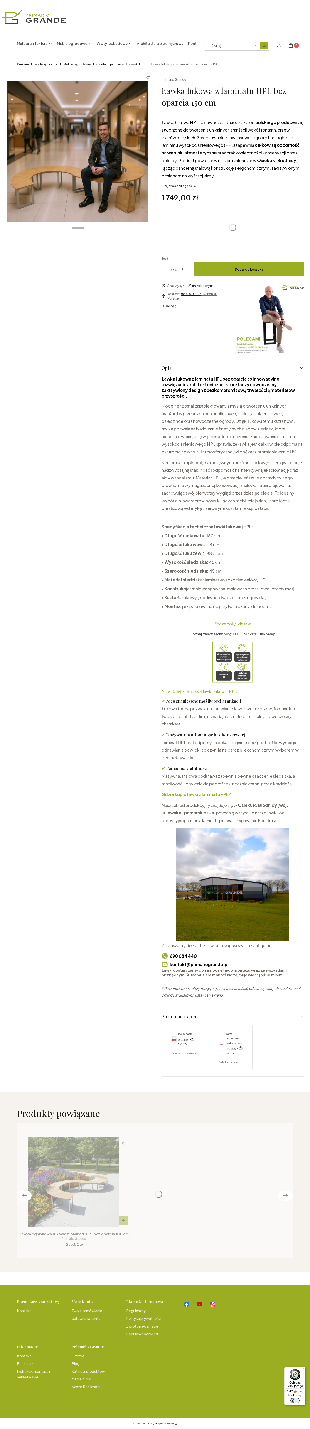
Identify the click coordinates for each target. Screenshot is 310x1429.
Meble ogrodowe (77, 64)
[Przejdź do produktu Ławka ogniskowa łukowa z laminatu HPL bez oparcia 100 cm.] (73, 1182)
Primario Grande (174, 79)
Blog (75, 1363)
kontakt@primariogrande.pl (199, 964)
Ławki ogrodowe (110, 64)
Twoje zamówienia (86, 1310)
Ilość (165, 258)
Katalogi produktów (88, 1371)
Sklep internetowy (153, 1423)
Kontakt (24, 1310)
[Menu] (302, 1369)
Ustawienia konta (86, 1318)
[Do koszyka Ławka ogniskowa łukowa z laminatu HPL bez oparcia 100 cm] (123, 1220)
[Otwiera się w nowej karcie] (187, 1304)
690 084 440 (183, 956)
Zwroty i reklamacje (142, 1326)
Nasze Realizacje (85, 1386)
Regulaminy (136, 1310)
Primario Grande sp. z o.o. (37, 64)
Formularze (26, 1363)
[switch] (295, 1400)
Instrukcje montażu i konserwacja (33, 1374)
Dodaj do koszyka (249, 269)
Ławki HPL (137, 64)
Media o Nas (81, 1379)
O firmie (77, 1355)
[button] (264, 45)
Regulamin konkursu (142, 1333)
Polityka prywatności (143, 1318)
